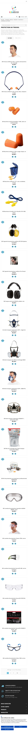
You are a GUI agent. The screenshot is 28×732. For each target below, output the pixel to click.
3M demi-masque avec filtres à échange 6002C (14, 360)
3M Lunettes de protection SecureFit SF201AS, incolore (14, 599)
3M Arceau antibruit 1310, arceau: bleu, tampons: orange (14, 92)
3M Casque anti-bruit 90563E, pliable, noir (14, 301)
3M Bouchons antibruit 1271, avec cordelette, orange (14, 182)
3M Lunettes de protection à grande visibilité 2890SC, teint (14, 509)
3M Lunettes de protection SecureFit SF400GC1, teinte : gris (14, 629)
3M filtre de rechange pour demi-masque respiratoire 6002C (14, 449)
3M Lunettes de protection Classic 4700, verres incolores (14, 539)
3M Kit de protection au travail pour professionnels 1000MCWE (14, 479)
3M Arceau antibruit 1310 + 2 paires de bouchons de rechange (14, 62)
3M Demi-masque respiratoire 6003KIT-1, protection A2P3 (14, 419)
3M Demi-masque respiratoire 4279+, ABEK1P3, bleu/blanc (14, 389)
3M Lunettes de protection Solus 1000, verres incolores (14, 658)
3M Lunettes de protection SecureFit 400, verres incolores (14, 569)
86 (17, 673)
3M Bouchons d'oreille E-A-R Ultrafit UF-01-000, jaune (14, 212)
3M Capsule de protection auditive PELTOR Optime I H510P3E (14, 242)
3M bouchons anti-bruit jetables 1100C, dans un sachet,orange (14, 122)
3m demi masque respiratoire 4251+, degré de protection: (14, 330)
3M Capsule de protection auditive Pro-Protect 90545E (14, 272)
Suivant (20, 673)
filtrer (10, 38)
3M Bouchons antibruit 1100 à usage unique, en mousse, (14, 152)
